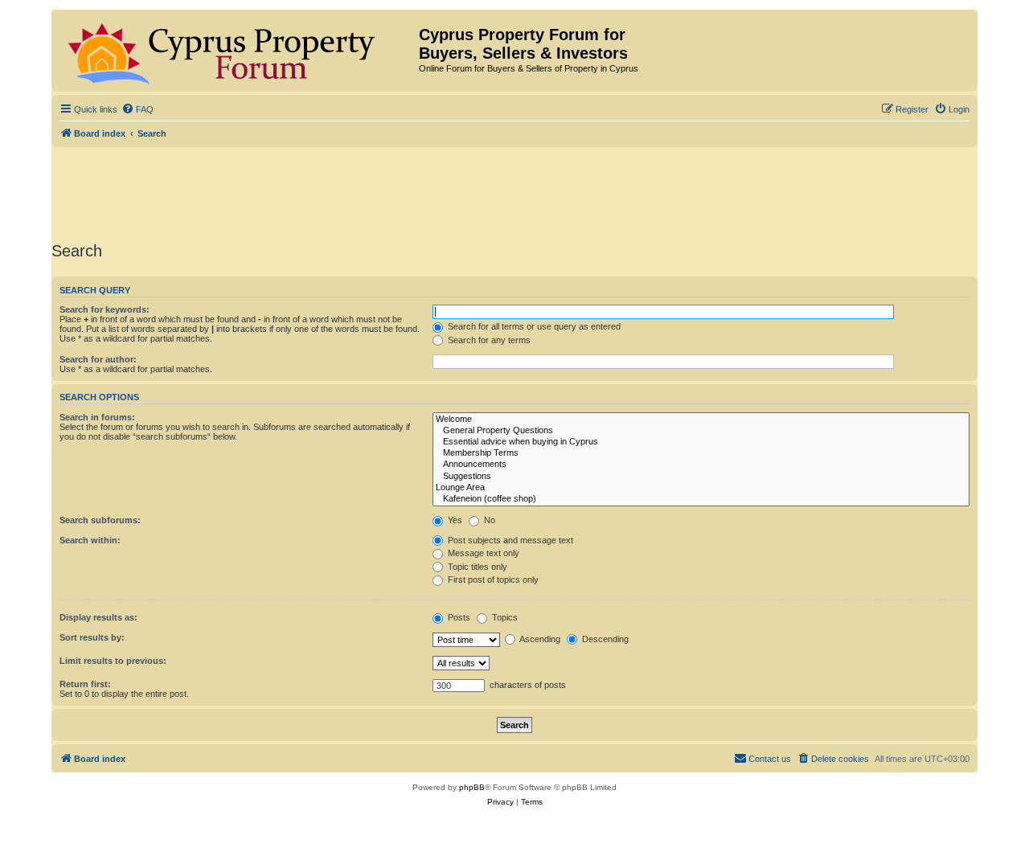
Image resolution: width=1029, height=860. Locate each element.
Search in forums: (97, 417)
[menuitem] (137, 109)
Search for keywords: (104, 309)
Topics (504, 617)
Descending (604, 639)
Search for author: (98, 359)
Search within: (90, 540)
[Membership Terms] (701, 453)
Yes (453, 520)
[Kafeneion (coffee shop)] (701, 499)
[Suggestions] (701, 476)
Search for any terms (488, 340)
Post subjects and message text (509, 540)
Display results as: (98, 617)
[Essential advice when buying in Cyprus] (701, 442)
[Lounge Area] (701, 487)
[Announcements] (701, 464)
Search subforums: (100, 520)
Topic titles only (476, 566)
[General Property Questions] (701, 430)
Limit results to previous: (112, 660)
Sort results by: (92, 637)
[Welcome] (701, 419)
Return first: (85, 684)
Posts (457, 617)
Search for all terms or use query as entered (533, 326)
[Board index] (237, 51)
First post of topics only (492, 579)
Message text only (482, 553)
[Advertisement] (514, 191)
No (488, 520)
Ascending (539, 639)
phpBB (472, 787)
